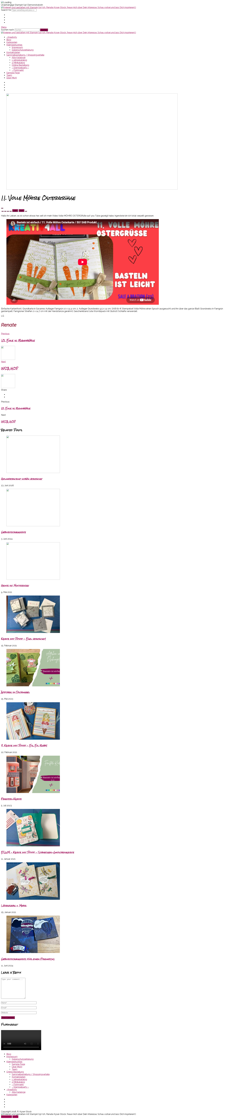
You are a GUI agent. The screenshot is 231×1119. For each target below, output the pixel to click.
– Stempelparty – (20, 67)
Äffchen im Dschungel (15, 692)
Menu (4, 27)
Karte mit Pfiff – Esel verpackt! (23, 638)
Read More (6, 1116)
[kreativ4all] (68, 7)
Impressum (17, 47)
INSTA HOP (8, 421)
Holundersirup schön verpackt (21, 478)
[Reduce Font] (5, 211)
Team (9, 75)
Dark (21, 211)
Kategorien (11, 42)
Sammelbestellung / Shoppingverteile (25, 55)
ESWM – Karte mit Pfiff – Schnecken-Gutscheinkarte (37, 852)
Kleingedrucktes (14, 45)
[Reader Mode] (2, 208)
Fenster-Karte (11, 798)
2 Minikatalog (18, 62)
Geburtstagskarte (13, 532)
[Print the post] (26, 211)
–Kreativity (11, 37)
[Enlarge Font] (10, 211)
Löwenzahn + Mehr (13, 905)
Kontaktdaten (13, 52)
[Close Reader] (2, 211)
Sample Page (13, 72)
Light (15, 211)
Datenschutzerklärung (23, 50)
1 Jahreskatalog (19, 60)
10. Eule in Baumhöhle (15, 408)
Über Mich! (11, 78)
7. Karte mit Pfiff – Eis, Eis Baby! (24, 745)
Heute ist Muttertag (15, 585)
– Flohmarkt (18, 70)
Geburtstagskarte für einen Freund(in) (28, 958)
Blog (8, 39)
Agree (15, 1116)
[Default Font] (8, 211)
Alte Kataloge (18, 57)
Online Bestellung (20, 65)
